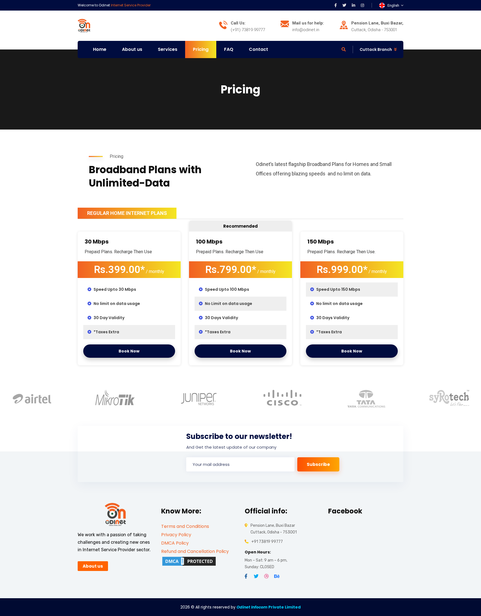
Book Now (129, 351)
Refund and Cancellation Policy (195, 551)
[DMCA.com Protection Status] (189, 561)
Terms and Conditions (185, 526)
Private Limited (269, 607)
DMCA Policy (175, 543)
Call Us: (238, 23)
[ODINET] (84, 25)
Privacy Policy (176, 534)
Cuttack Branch (376, 49)
